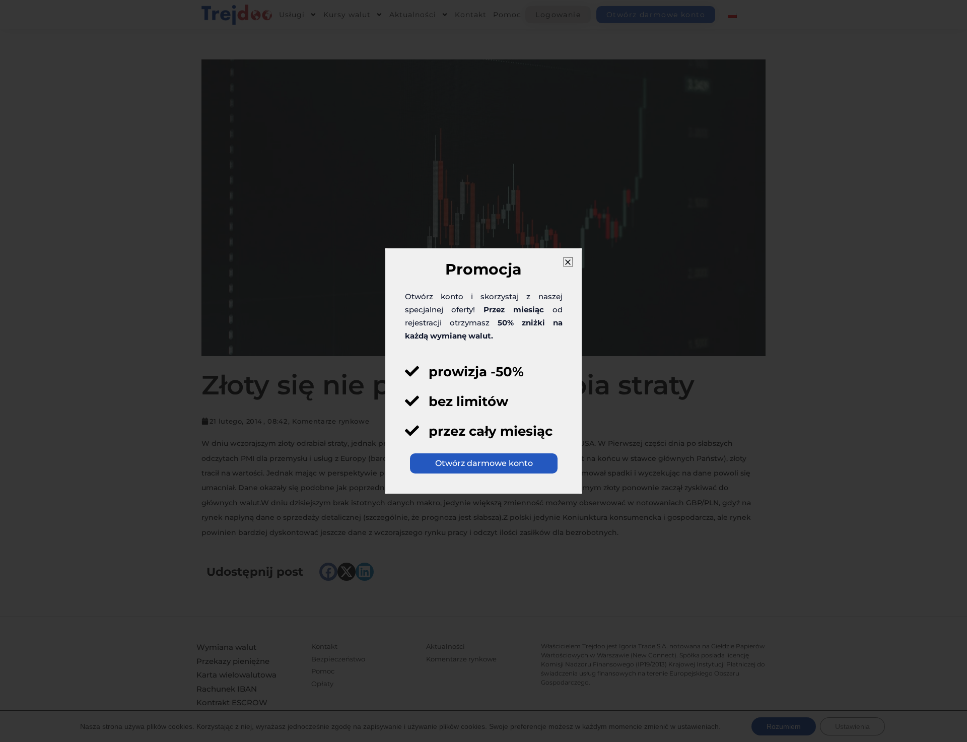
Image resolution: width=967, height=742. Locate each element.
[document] (483, 371)
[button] (568, 262)
